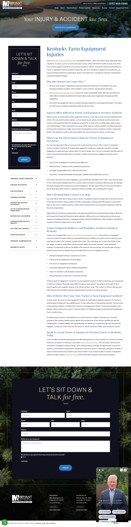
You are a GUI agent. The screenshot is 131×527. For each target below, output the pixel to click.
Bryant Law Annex (122, 8)
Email (14, 83)
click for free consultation (65, 27)
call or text (54, 506)
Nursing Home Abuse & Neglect (20, 222)
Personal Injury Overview (22, 179)
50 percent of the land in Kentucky (62, 61)
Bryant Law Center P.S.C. (90, 343)
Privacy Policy (45, 523)
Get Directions (54, 502)
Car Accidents (17, 191)
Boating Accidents (19, 185)
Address (14, 120)
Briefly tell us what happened (21, 129)
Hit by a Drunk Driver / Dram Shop (20, 210)
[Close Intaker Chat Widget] (125, 470)
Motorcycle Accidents (20, 216)
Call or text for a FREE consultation (94, 3)
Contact (112, 8)
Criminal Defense (18, 197)
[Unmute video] (99, 470)
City (13, 101)
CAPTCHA (15, 153)
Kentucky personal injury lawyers (64, 93)
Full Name (15, 73)
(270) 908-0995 (118, 3)
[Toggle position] (121, 470)
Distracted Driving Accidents (19, 203)
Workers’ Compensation (21, 241)
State (14, 110)
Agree (15, 148)
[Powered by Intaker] (116, 523)
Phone (14, 92)
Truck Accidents (18, 235)
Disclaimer (38, 523)
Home (57, 8)
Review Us (53, 523)
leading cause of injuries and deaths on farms (82, 235)
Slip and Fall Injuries (20, 228)
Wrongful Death (18, 247)
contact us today (71, 355)
